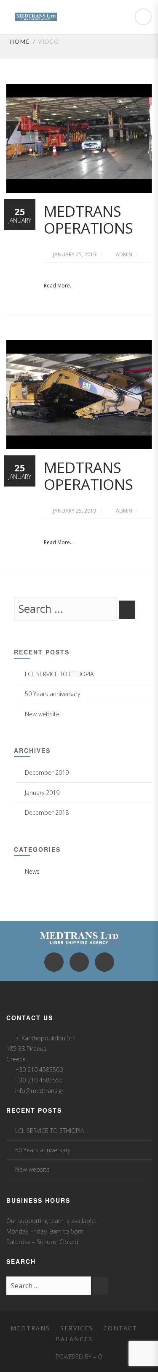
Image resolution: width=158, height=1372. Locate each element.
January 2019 (42, 793)
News (32, 871)
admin (125, 254)
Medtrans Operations (88, 219)
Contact (120, 1328)
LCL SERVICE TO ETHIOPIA (59, 674)
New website (42, 714)
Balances (74, 1339)
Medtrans (30, 1328)
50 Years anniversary (52, 694)
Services (76, 1328)
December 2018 (47, 812)
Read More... (59, 285)
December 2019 (47, 772)
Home (20, 41)
